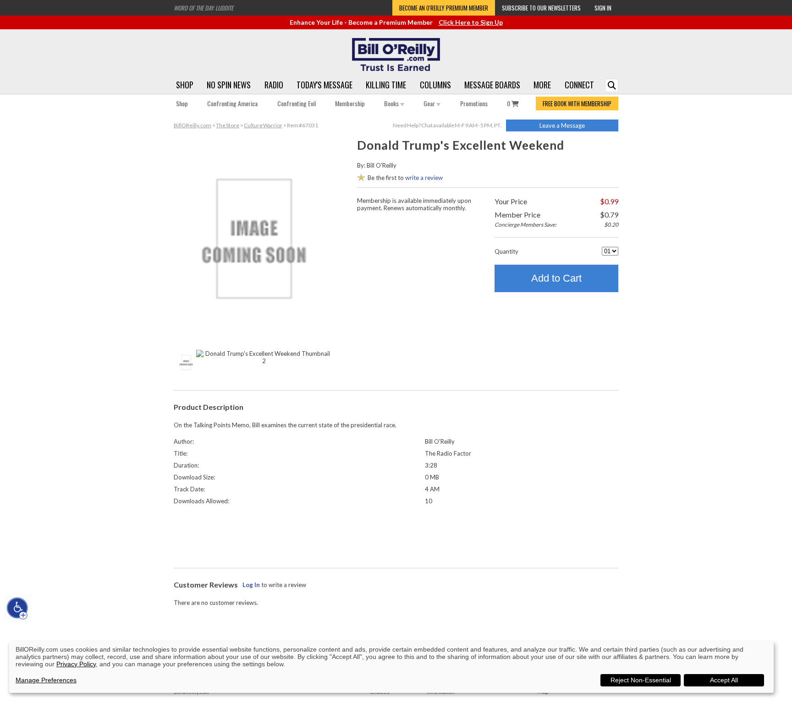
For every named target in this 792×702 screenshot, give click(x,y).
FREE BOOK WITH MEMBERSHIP (577, 103)
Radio (273, 85)
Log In (251, 584)
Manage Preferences (46, 680)
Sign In (602, 7)
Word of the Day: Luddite (203, 7)
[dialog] (391, 667)
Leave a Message (562, 125)
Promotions (474, 103)
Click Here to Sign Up (471, 22)
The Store (227, 125)
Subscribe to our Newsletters (541, 7)
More (542, 85)
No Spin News (229, 85)
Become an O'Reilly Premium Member (443, 7)
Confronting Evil (296, 103)
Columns (435, 85)
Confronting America (232, 103)
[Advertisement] (396, 534)
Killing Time (386, 85)
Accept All (724, 680)
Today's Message (324, 85)
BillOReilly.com (192, 125)
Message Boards (492, 85)
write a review (424, 177)
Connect (579, 85)
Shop (184, 85)
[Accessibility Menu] (17, 608)
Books (392, 103)
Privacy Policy (76, 664)
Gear (430, 103)
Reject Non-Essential (640, 680)
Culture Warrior (263, 125)
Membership (350, 103)
